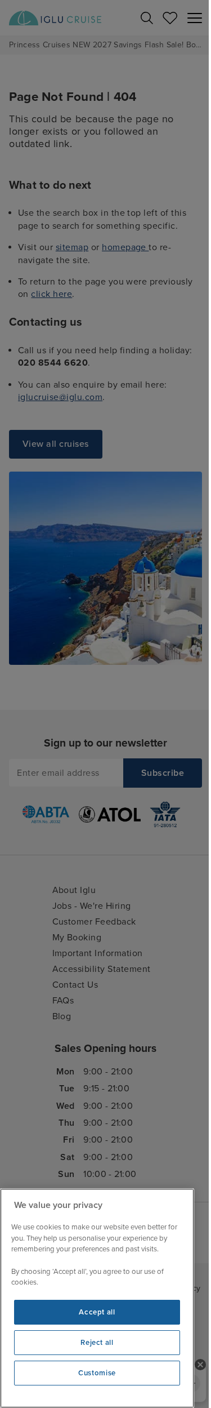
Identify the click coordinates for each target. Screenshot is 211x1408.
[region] (97, 1298)
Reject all (97, 1342)
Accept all (97, 1312)
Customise (97, 1373)
